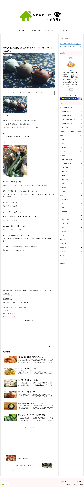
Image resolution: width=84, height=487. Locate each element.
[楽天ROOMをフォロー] (72, 89)
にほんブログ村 (7, 295)
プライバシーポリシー (68, 482)
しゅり (71, 70)
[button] (80, 38)
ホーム (59, 482)
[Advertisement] (29, 41)
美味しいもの (8, 316)
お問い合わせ (79, 482)
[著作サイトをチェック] (70, 89)
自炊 (14, 316)
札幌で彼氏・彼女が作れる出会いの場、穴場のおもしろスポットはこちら (71, 45)
